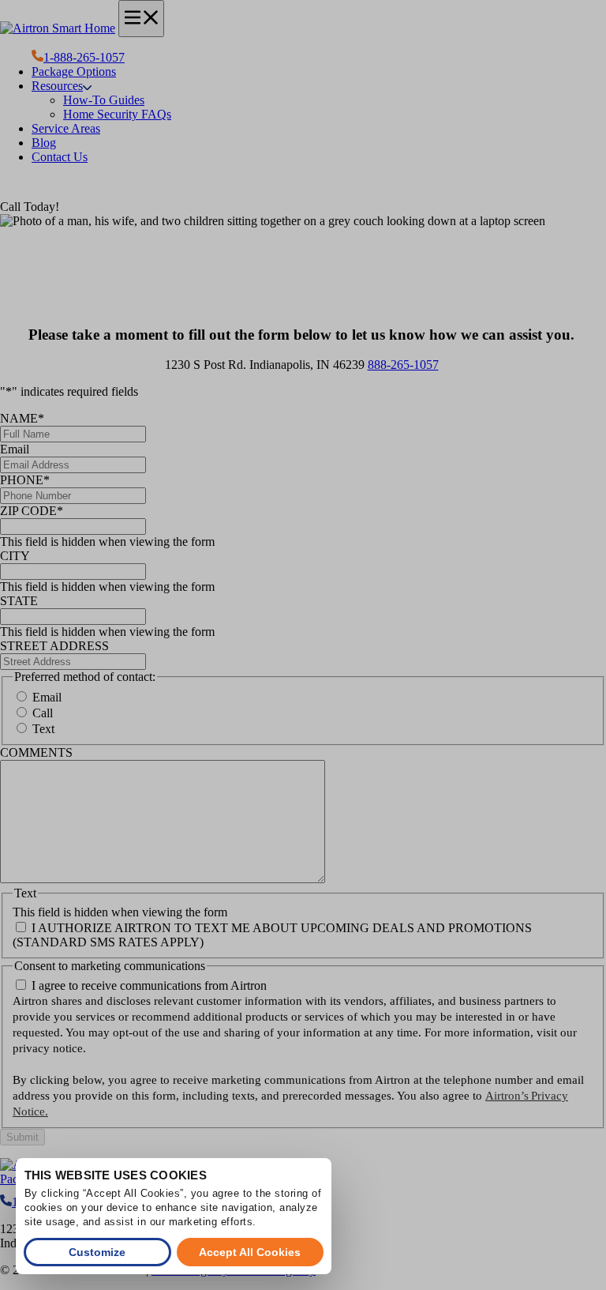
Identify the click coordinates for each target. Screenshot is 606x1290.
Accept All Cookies (250, 1252)
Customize (97, 1252)
